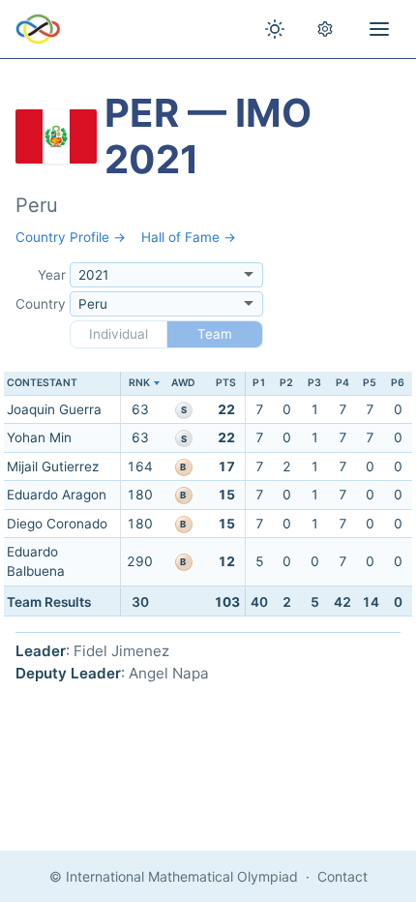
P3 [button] (314, 382)
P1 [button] (259, 382)
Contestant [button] (42, 382)
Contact (342, 876)
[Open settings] (325, 29)
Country (40, 304)
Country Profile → (70, 237)
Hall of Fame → (188, 237)
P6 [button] (397, 382)
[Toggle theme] (274, 29)
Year (52, 275)
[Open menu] (379, 29)
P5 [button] (369, 382)
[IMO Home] (38, 29)
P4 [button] (342, 382)
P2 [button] (286, 382)
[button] (140, 384)
